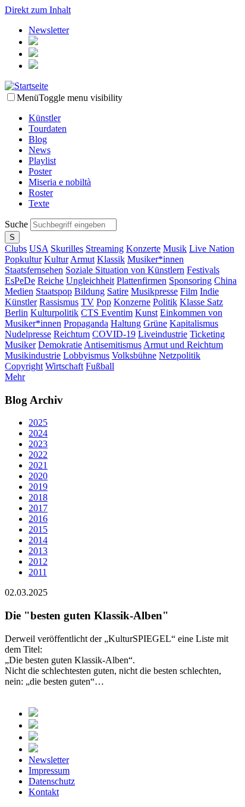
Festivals (203, 270)
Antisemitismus (113, 345)
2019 (38, 487)
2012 (38, 561)
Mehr (15, 377)
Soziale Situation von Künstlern (124, 270)
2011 (38, 572)
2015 (38, 529)
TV (87, 302)
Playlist (42, 161)
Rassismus (58, 302)
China (225, 281)
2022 (38, 455)
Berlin (16, 313)
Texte (39, 203)
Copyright (24, 366)
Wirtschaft (64, 366)
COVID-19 (114, 334)
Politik (165, 302)
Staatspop (54, 291)
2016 (38, 519)
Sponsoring (190, 281)
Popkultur (23, 259)
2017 (38, 508)
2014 (38, 540)
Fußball (100, 366)
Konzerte (143, 248)
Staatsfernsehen (34, 270)
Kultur (56, 259)
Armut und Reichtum (183, 345)
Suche (17, 224)
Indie (209, 291)
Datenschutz (52, 781)
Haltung (126, 323)
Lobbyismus (86, 355)
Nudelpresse (28, 334)
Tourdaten (48, 129)
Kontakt (44, 792)
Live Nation (211, 248)
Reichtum (72, 334)
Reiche (50, 281)
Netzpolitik (179, 355)
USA (38, 248)
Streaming (105, 248)
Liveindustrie (162, 334)
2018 (38, 497)
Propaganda (86, 323)
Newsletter (49, 30)
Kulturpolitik (54, 313)
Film (188, 291)
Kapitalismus (193, 323)
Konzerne (132, 302)
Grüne (155, 323)
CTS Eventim (107, 313)
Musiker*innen (155, 259)
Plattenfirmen (142, 281)
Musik (175, 248)
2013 (38, 551)
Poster (40, 171)
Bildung (89, 291)
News (40, 150)
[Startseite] (26, 86)
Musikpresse (154, 291)
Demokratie (60, 345)
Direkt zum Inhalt (38, 10)
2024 (38, 433)
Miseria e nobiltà (60, 182)
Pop (103, 302)
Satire (117, 291)
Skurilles (67, 248)
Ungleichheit (90, 281)
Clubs (16, 248)
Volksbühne (134, 355)
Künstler (45, 118)
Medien (19, 291)
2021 (38, 465)
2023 (38, 444)
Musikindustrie (33, 355)
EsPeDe (20, 281)
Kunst (146, 313)
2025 (38, 422)
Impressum (49, 770)
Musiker (20, 345)
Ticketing (207, 334)
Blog (38, 139)
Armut (82, 259)
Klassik (111, 259)
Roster (41, 193)
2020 (38, 476)
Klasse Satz (201, 302)
